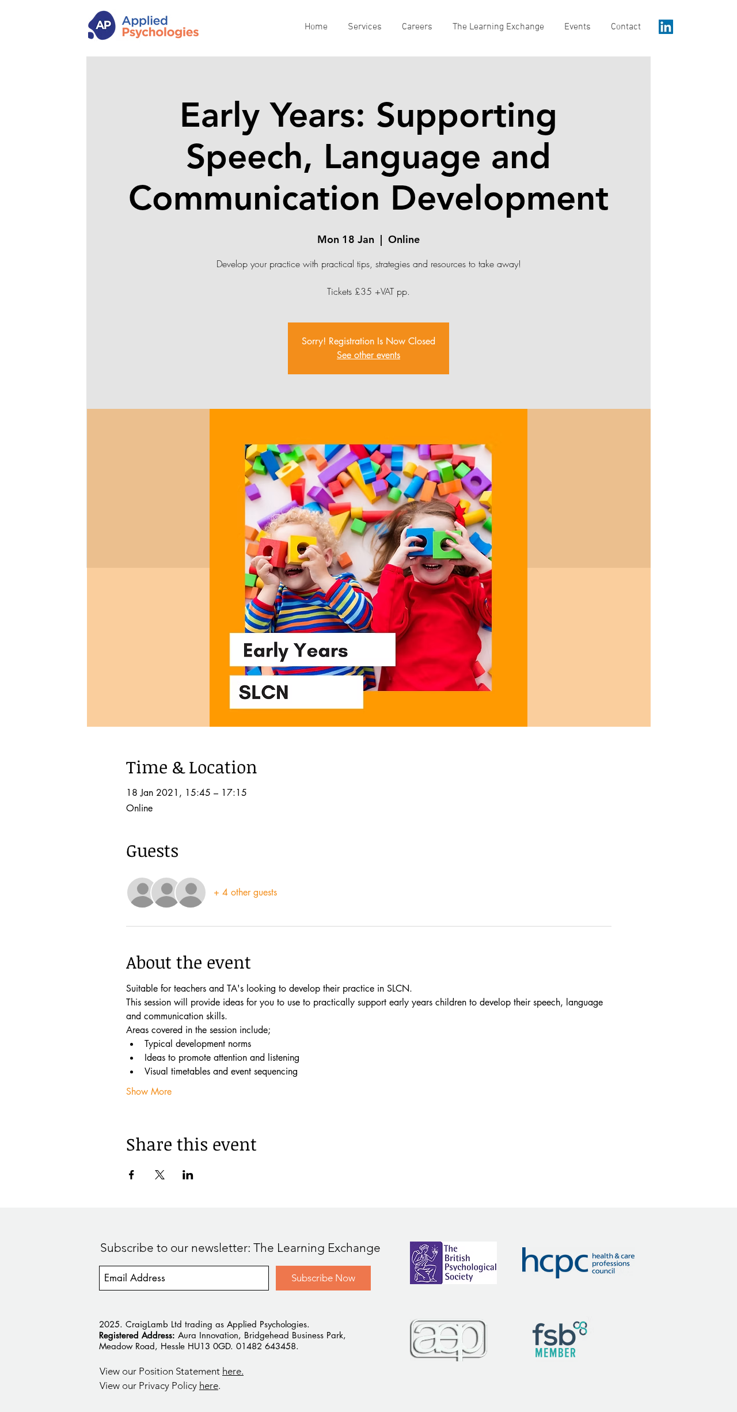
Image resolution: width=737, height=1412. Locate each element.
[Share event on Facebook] (131, 1174)
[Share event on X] (159, 1174)
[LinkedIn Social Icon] (666, 27)
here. (233, 1371)
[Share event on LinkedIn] (188, 1174)
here (208, 1385)
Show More (149, 1091)
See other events (368, 355)
